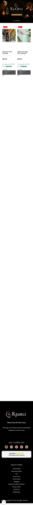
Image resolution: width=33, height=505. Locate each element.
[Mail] (11, 446)
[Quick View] (6, 69)
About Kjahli (16, 468)
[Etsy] (16, 446)
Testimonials (16, 479)
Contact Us (16, 489)
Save (6, 27)
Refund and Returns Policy (17, 484)
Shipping (16, 481)
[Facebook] (6, 446)
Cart (16, 474)
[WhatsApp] (26, 446)
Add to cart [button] (7, 72)
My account (16, 476)
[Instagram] (21, 446)
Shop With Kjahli (16, 471)
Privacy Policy (16, 487)
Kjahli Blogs (16, 492)
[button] (16, 454)
